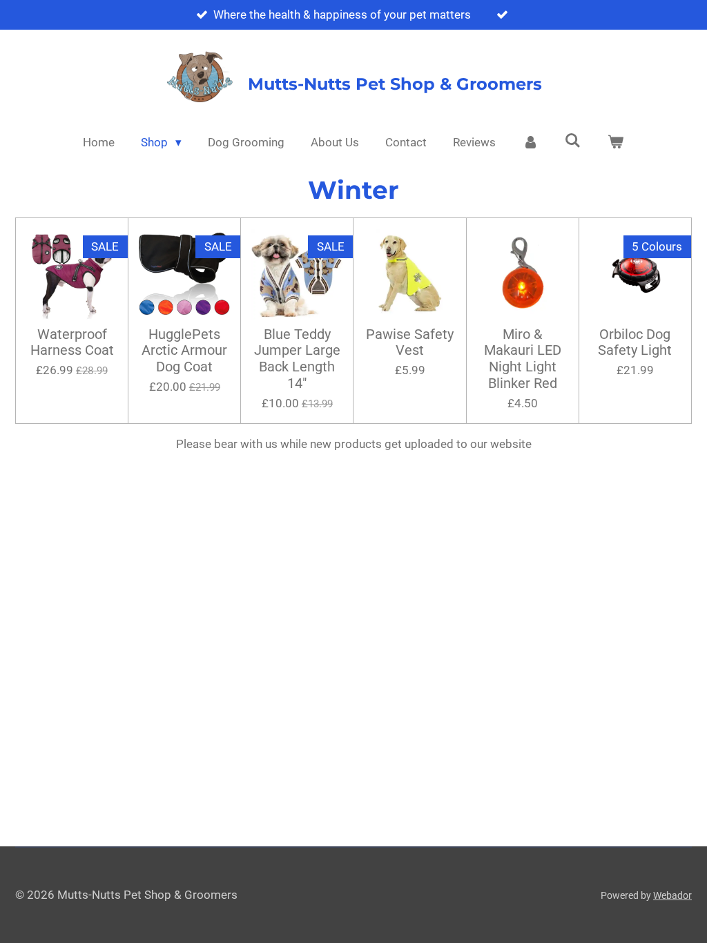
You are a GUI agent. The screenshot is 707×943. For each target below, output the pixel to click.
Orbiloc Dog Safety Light (635, 343)
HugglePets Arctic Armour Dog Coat (184, 351)
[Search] (573, 140)
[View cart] (616, 142)
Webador (672, 895)
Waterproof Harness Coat (72, 343)
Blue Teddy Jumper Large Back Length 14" (297, 359)
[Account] (530, 142)
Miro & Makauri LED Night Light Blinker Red (522, 359)
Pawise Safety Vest (410, 343)
